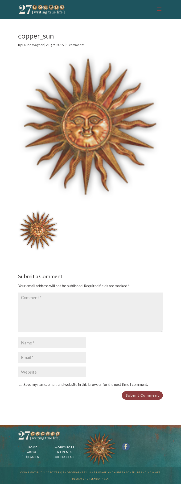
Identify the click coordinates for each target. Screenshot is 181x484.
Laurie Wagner (33, 45)
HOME (32, 447)
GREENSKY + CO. (98, 478)
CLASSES (32, 457)
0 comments (75, 45)
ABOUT (32, 452)
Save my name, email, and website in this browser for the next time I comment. (86, 384)
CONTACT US (64, 457)
